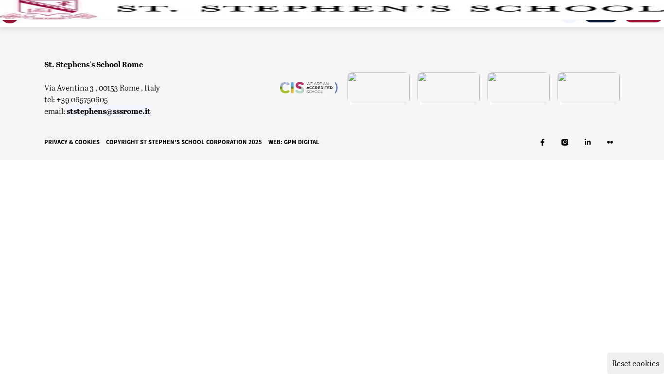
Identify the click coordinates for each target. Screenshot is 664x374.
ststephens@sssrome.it (109, 110)
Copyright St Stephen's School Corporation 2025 (184, 142)
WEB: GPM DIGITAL (293, 142)
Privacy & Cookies (72, 142)
